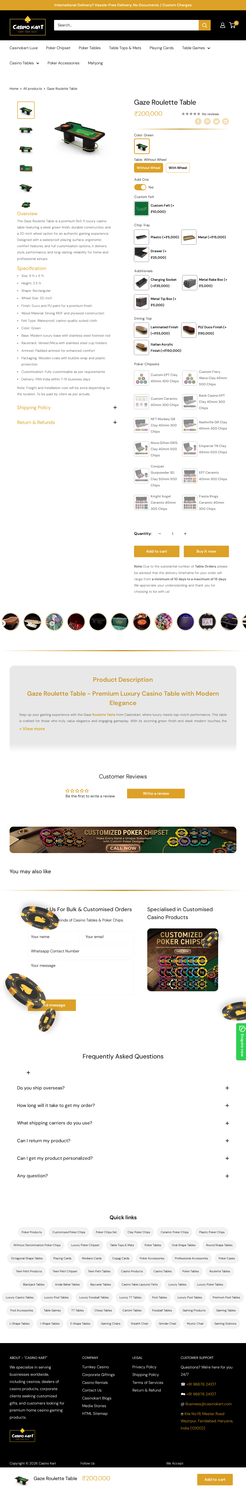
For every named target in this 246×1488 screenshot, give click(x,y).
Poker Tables (90, 47)
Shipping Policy (145, 1374)
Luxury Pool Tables (56, 1297)
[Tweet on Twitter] (216, 121)
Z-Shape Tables (80, 1324)
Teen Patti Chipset (65, 1271)
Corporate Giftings (98, 1374)
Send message (52, 1005)
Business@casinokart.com (208, 1403)
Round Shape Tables (219, 1245)
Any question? (32, 1176)
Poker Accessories (64, 63)
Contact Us (92, 1390)
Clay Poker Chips (139, 1232)
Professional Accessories (191, 1258)
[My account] (222, 25)
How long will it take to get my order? (56, 1105)
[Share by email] (225, 121)
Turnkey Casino (95, 1366)
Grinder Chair (167, 1324)
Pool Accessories (21, 1310)
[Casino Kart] (22, 1427)
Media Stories (94, 1405)
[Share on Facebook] (198, 121)
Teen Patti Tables (99, 1271)
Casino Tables (22, 63)
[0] (232, 25)
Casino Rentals (95, 1382)
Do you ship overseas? (41, 1088)
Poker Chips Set (106, 1232)
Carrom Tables (132, 1310)
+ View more (32, 729)
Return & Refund (146, 1390)
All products (32, 88)
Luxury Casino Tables (20, 1297)
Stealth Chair (139, 1324)
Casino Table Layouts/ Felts (140, 1284)
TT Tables (77, 1310)
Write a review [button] (156, 793)
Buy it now (206, 551)
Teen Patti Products (29, 1271)
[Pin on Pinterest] (207, 121)
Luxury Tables (177, 1284)
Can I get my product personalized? (55, 1158)
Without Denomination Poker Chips (37, 1245)
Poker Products (32, 1232)
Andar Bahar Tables (67, 1284)
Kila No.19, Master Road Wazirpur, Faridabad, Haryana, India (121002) (207, 1421)
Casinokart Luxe (24, 47)
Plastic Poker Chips (212, 1232)
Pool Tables (159, 1297)
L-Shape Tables (20, 1324)
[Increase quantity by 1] (185, 534)
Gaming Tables (226, 1310)
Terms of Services (147, 1382)
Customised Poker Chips (68, 1232)
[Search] (205, 25)
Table (150, 159)
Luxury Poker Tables (210, 1284)
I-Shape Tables (50, 1324)
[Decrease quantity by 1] (160, 534)
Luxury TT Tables (130, 1297)
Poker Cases (227, 1258)
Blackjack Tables (33, 1284)
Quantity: (143, 533)
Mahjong (95, 63)
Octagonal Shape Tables (27, 1258)
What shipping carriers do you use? (54, 1123)
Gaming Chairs (110, 1324)
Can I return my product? (43, 1141)
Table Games (193, 47)
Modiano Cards (92, 1258)
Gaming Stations (225, 1324)
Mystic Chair (195, 1324)
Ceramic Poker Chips (175, 1232)
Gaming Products (194, 1310)
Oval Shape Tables (184, 1245)
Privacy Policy (144, 1366)
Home (14, 88)
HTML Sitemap (95, 1413)
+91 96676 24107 (201, 1384)
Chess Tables (103, 1310)
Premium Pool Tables (226, 1297)
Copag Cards (120, 1258)
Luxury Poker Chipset (85, 1245)
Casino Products (132, 1271)
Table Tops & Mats (125, 47)
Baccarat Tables (100, 1284)
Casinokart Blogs (96, 1398)
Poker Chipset (58, 47)
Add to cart (156, 551)
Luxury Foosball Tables (94, 1297)
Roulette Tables (219, 1271)
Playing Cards (162, 47)
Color (144, 135)
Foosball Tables (162, 1310)
